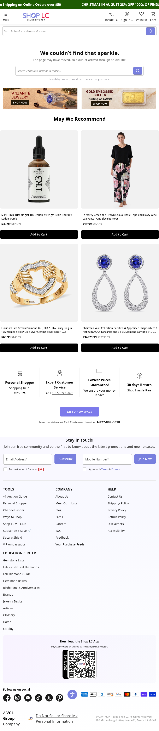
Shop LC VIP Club (14, 524)
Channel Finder (13, 510)
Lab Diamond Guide (17, 574)
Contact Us (115, 496)
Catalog (8, 629)
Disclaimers (116, 524)
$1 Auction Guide (15, 496)
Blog (58, 510)
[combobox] (75, 31)
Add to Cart (38, 234)
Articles (8, 608)
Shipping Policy (118, 503)
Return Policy (117, 517)
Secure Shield (12, 537)
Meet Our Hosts (66, 503)
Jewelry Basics (13, 601)
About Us (61, 496)
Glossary (9, 615)
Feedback (62, 537)
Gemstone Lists (13, 560)
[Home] (40, 17)
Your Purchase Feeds (69, 544)
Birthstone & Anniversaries (21, 588)
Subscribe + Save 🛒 (17, 531)
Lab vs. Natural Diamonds (21, 567)
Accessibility (116, 531)
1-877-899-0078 (62, 393)
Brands (8, 594)
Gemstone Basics (15, 581)
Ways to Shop (12, 517)
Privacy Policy (117, 510)
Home (7, 622)
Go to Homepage (79, 412)
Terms (105, 469)
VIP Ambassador (14, 544)
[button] (27, 489)
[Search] (150, 31)
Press (59, 517)
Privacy (115, 469)
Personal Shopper (15, 503)
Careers (60, 524)
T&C (58, 531)
